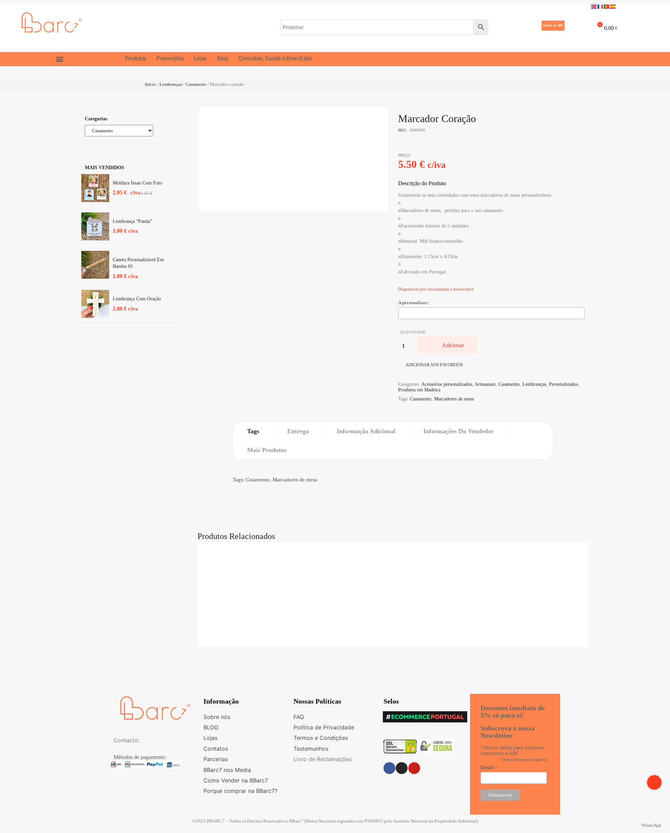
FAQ (298, 716)
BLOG (210, 727)
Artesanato (485, 384)
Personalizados (563, 384)
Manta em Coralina (392, 641)
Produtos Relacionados (236, 536)
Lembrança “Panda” (132, 221)
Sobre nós (216, 716)
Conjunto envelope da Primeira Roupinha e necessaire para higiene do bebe (393, 601)
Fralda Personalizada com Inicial (393, 561)
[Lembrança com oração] (95, 304)
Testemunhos (310, 748)
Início (150, 84)
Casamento (196, 84)
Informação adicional (366, 431)
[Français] (600, 6)
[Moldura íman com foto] (95, 188)
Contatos (215, 748)
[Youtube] (414, 768)
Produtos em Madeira (419, 389)
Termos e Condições (320, 737)
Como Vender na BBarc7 (235, 780)
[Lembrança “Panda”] (95, 226)
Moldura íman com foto (137, 183)
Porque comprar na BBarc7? (240, 790)
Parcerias (215, 759)
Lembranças (170, 84)
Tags (253, 431)
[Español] (613, 6)
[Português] (607, 6)
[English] (594, 6)
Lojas (210, 737)
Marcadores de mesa (454, 399)
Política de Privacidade (323, 727)
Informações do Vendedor (458, 431)
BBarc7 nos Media (227, 769)
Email (489, 767)
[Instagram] (402, 768)
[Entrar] (575, 26)
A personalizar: (413, 302)
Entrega (298, 431)
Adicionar (453, 345)
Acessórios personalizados (446, 384)
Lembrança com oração (137, 298)
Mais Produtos (266, 449)
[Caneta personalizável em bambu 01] (95, 265)
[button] (553, 26)
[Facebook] (389, 768)
